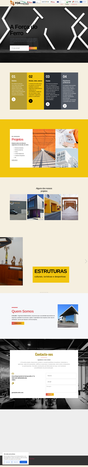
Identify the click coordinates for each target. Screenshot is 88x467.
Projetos (67, 4)
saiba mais (18, 321)
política (31, 456)
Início (62, 4)
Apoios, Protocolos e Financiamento (53, 1)
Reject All (16, 462)
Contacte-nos (74, 4)
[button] (2, 260)
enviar (33, 48)
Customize (8, 462)
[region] (15, 458)
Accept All (23, 462)
